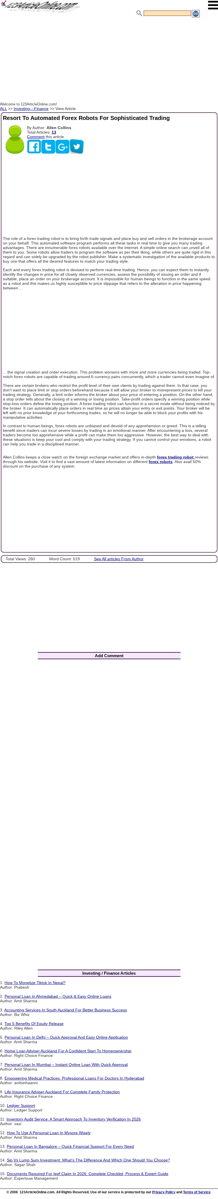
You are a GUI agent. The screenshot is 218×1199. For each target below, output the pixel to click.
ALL (3, 108)
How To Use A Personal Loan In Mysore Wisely (49, 1132)
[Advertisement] (109, 60)
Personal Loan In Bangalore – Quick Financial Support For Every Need (70, 1146)
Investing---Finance (31, 108)
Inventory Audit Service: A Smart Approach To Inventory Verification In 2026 (74, 1119)
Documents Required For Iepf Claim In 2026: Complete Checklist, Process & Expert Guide (87, 1173)
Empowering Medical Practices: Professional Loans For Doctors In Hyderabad (74, 1078)
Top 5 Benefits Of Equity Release (34, 1023)
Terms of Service (197, 1192)
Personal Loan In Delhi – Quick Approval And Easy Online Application (66, 1037)
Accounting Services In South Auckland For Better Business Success (65, 1010)
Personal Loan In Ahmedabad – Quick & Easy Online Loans (58, 996)
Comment (36, 136)
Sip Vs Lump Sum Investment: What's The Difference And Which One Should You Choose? (88, 1160)
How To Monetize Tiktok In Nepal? (35, 982)
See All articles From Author (119, 559)
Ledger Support (21, 1105)
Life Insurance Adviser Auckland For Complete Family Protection (62, 1092)
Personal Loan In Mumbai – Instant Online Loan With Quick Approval (66, 1064)
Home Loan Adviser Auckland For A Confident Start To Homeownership (68, 1051)
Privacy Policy (163, 1192)
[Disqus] (109, 738)
